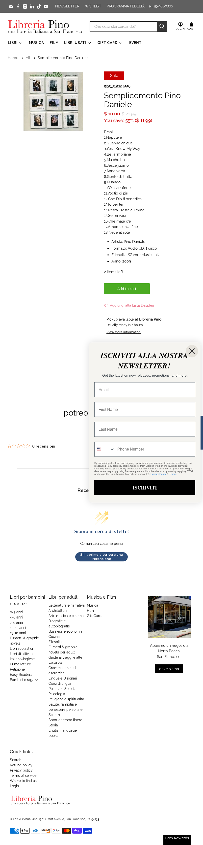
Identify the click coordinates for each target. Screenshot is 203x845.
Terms (172, 474)
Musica (36, 43)
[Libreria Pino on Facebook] (18, 6)
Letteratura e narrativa (67, 605)
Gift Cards (95, 616)
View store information (123, 332)
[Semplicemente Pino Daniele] (53, 101)
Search (15, 760)
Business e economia (65, 631)
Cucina (54, 637)
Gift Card (108, 43)
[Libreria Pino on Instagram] (25, 6)
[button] (129, 305)
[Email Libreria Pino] (11, 6)
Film (54, 43)
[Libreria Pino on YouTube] (46, 6)
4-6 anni (16, 617)
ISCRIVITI (145, 487)
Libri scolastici (21, 648)
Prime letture (20, 664)
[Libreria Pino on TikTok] (39, 6)
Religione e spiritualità (66, 699)
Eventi (136, 43)
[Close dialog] (192, 351)
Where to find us (23, 781)
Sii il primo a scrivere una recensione (101, 556)
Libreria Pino (28, 819)
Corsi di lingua (60, 683)
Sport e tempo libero (65, 720)
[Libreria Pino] (45, 26)
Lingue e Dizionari (63, 678)
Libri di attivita (21, 654)
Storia (53, 725)
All (28, 58)
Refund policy (21, 765)
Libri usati (75, 43)
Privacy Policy (158, 474)
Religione (17, 669)
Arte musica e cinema (66, 616)
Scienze (55, 715)
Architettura (58, 611)
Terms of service (23, 776)
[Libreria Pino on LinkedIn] (32, 6)
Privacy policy (21, 770)
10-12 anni (18, 628)
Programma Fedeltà (126, 6)
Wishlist (93, 6)
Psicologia (57, 694)
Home (13, 58)
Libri (13, 43)
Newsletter (67, 6)
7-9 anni (16, 622)
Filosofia (55, 642)
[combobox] (105, 449)
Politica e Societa (62, 689)
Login (14, 786)
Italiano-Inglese (22, 659)
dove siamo (169, 668)
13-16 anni (18, 633)
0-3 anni (16, 612)
